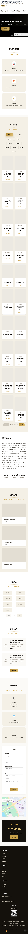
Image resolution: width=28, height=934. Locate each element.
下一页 (21, 424)
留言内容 (7, 779)
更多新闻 (14, 670)
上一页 (6, 424)
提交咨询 (14, 789)
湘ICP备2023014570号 (18, 929)
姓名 (6, 760)
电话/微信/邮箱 (8, 766)
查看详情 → (7, 179)
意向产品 (7, 773)
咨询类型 (7, 753)
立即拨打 (14, 837)
